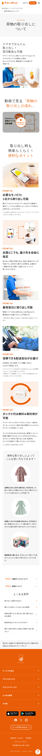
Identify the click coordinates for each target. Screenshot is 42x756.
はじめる (32, 3)
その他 (5, 703)
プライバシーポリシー (21, 742)
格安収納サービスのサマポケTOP (12, 8)
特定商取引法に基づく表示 (21, 745)
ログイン (25, 3)
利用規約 (28, 738)
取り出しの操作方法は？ (13, 601)
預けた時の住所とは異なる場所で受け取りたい (19, 630)
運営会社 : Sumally (17, 738)
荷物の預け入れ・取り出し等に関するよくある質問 (19, 614)
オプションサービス (10, 687)
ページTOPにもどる (19, 727)
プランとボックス (9, 679)
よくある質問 (7, 695)
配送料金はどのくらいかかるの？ (16, 622)
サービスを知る (8, 671)
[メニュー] (39, 3)
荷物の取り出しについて (11, 11)
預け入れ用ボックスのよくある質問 (16, 607)
